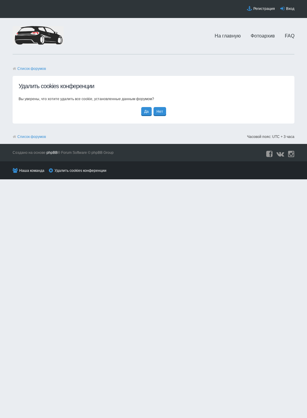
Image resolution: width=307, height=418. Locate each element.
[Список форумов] (38, 43)
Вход (290, 9)
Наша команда (31, 171)
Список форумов (31, 69)
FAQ (289, 35)
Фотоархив (263, 35)
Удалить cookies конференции (80, 171)
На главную (228, 35)
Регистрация (264, 9)
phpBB (52, 153)
